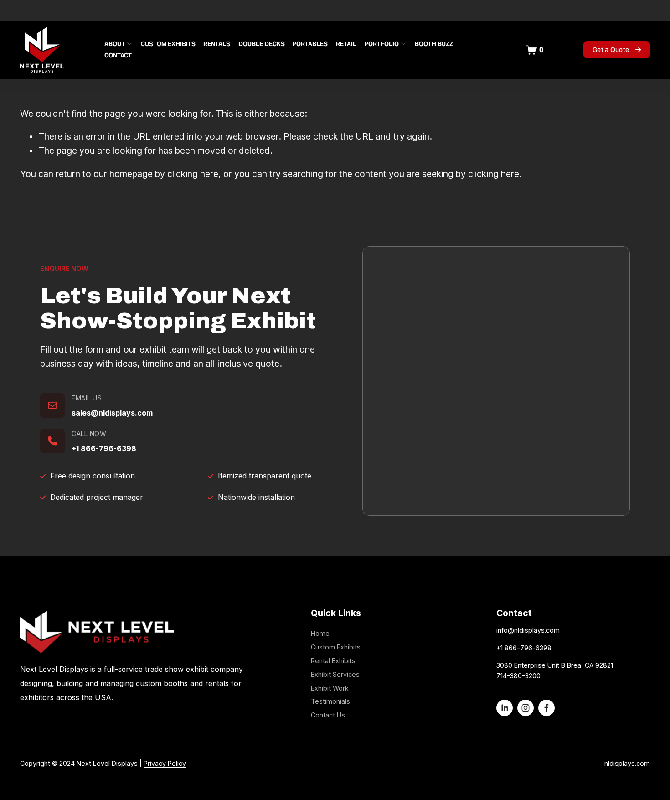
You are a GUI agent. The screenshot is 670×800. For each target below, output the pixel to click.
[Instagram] (525, 708)
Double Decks (261, 44)
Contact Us (328, 715)
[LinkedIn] (504, 708)
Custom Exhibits (168, 44)
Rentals (216, 44)
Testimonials (330, 701)
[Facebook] (546, 708)
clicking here (192, 173)
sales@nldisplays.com (112, 412)
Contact (118, 55)
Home (320, 633)
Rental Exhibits (333, 661)
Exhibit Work (330, 688)
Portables (310, 44)
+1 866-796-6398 (104, 448)
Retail (346, 44)
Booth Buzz (434, 44)
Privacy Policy (165, 763)
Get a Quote (611, 50)
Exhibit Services (335, 674)
